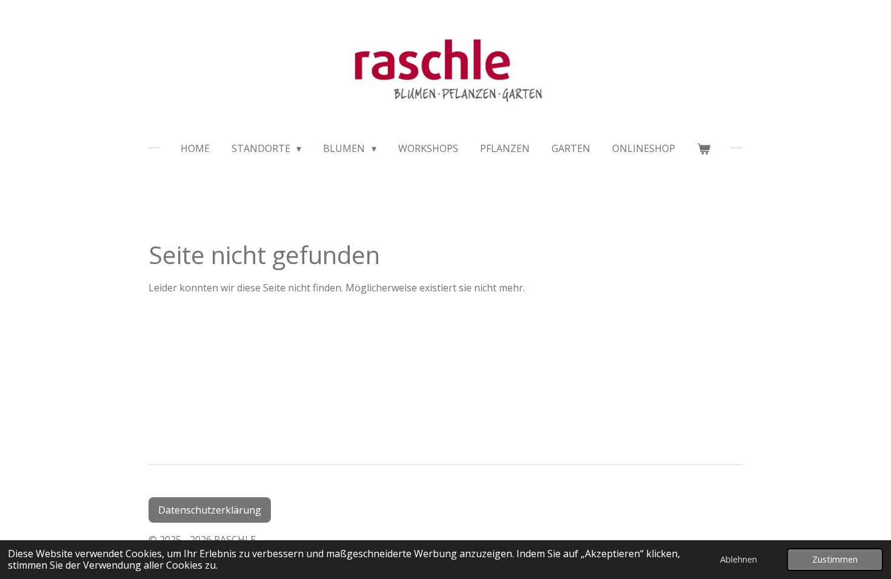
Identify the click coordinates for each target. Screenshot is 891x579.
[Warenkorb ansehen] (703, 148)
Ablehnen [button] (738, 559)
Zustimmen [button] (835, 559)
